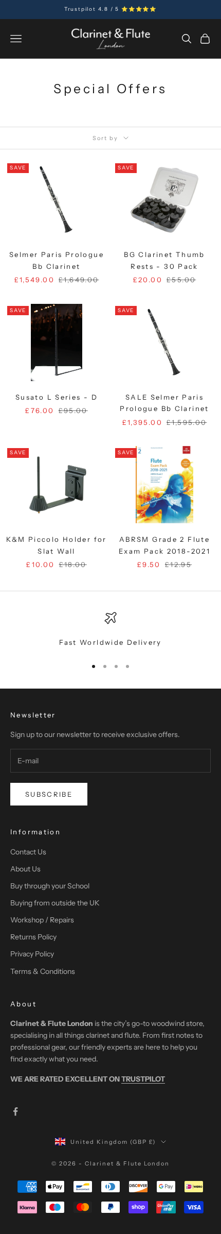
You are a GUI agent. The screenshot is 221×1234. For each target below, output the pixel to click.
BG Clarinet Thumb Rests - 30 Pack (164, 260)
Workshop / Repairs (42, 919)
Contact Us (28, 851)
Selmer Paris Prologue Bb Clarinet (56, 260)
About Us (25, 868)
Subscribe (48, 794)
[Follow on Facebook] (15, 1111)
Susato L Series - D (56, 397)
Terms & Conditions (42, 971)
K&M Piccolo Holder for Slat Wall (56, 545)
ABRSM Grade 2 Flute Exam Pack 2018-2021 (164, 545)
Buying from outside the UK (55, 902)
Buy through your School (49, 885)
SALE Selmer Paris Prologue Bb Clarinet (164, 403)
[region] (110, 630)
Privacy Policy (32, 953)
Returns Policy (33, 936)
